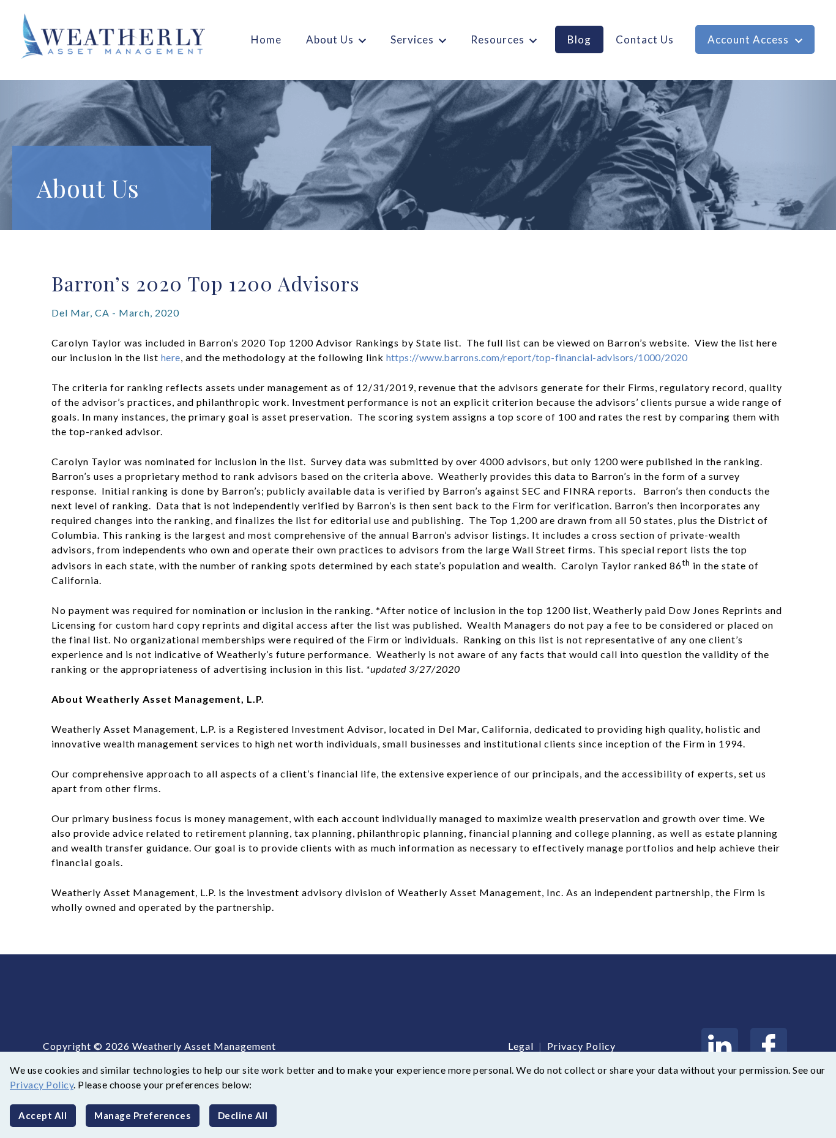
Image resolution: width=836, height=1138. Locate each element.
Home (266, 39)
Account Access (748, 39)
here (171, 357)
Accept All (42, 1115)
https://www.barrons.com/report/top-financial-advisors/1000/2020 (537, 357)
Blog (579, 39)
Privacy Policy (41, 1084)
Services (412, 39)
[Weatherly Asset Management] (108, 36)
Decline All (243, 1115)
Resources (497, 39)
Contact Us (645, 39)
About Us (330, 39)
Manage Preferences (142, 1115)
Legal (521, 1046)
